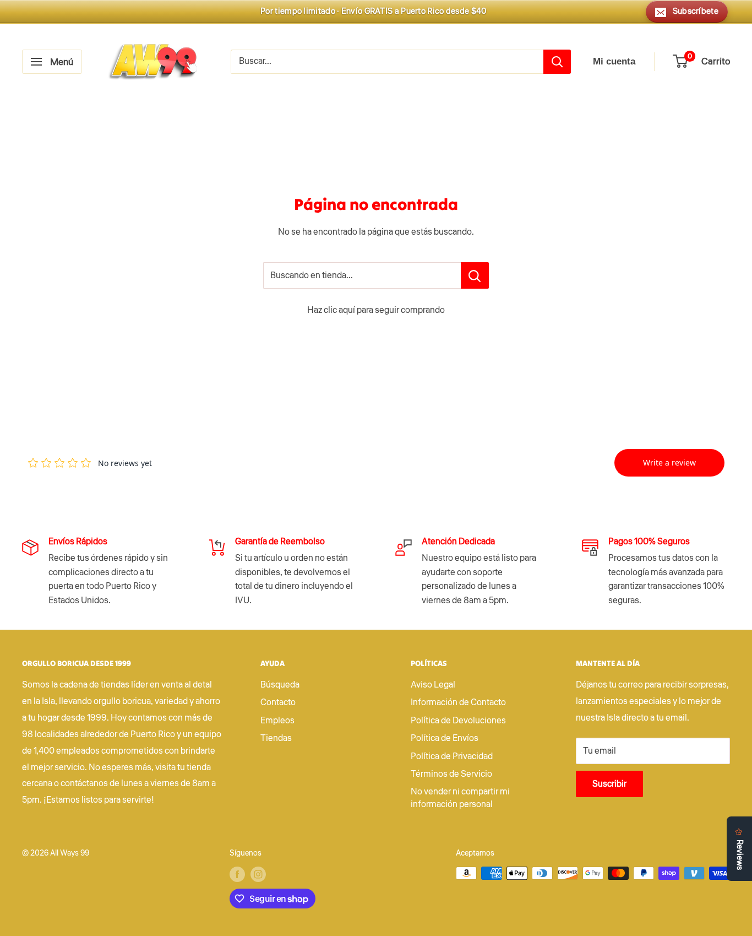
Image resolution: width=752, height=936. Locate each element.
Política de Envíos (444, 738)
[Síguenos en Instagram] (258, 874)
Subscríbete (695, 11)
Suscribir (609, 784)
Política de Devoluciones (458, 721)
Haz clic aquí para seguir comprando (376, 310)
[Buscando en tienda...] (475, 275)
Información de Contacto (458, 702)
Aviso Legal (433, 685)
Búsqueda (279, 685)
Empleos (277, 721)
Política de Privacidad (452, 756)
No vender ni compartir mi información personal (460, 798)
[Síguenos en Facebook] (237, 874)
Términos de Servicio (451, 774)
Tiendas (276, 738)
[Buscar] (557, 62)
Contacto (278, 702)
